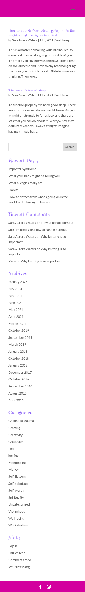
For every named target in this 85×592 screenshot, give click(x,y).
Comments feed (19, 560)
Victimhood (16, 511)
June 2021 (15, 303)
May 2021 (15, 309)
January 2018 (17, 365)
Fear (11, 449)
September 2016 (20, 386)
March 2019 (17, 344)
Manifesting (17, 462)
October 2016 (18, 379)
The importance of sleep (27, 90)
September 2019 (20, 337)
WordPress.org (19, 567)
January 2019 (17, 351)
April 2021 (16, 316)
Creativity (15, 435)
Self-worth (16, 490)
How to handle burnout (57, 222)
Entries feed (16, 553)
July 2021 (15, 295)
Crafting (14, 428)
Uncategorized (19, 504)
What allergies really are (25, 183)
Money (13, 469)
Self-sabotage (18, 483)
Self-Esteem (17, 476)
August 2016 (17, 393)
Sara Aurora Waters (24, 40)
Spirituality (16, 497)
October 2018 (18, 358)
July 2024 (15, 289)
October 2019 (18, 330)
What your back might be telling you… (35, 176)
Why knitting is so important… (42, 261)
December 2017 (20, 372)
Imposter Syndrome (22, 169)
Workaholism (18, 525)
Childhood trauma (21, 421)
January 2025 (17, 282)
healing (13, 455)
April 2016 (16, 400)
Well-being (62, 40)
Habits (13, 190)
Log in (12, 546)
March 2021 (17, 323)
